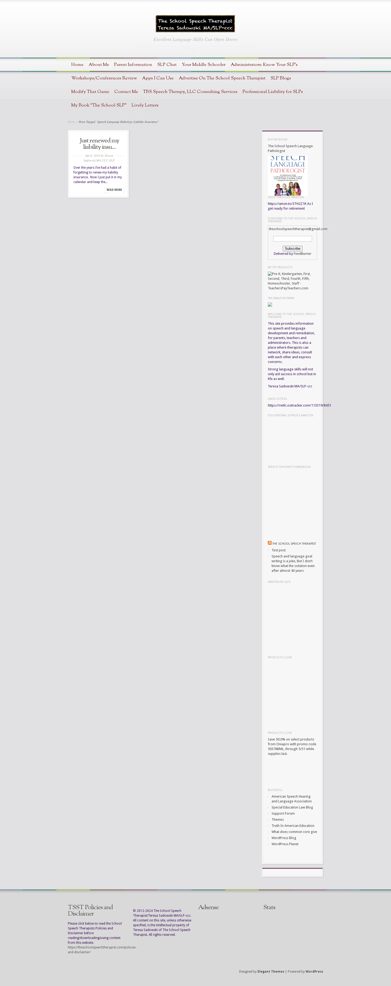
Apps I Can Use (158, 78)
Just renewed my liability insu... (99, 144)
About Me (99, 65)
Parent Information (133, 65)
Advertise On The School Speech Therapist (222, 78)
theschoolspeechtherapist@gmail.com (298, 229)
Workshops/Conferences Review (104, 78)
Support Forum (283, 813)
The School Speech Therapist (294, 543)
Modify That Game (90, 92)
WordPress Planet (285, 844)
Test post (279, 550)
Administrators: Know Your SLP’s (264, 65)
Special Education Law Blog (292, 807)
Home (77, 65)
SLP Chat (167, 65)
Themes (278, 820)
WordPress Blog (284, 838)
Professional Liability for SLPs (273, 92)
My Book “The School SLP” (99, 105)
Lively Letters (145, 105)
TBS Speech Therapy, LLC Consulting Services (190, 92)
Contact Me (126, 92)
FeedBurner (302, 254)
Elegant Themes (270, 972)
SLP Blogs (281, 78)
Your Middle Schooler (204, 65)
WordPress (314, 972)
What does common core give (294, 832)
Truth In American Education (293, 826)
